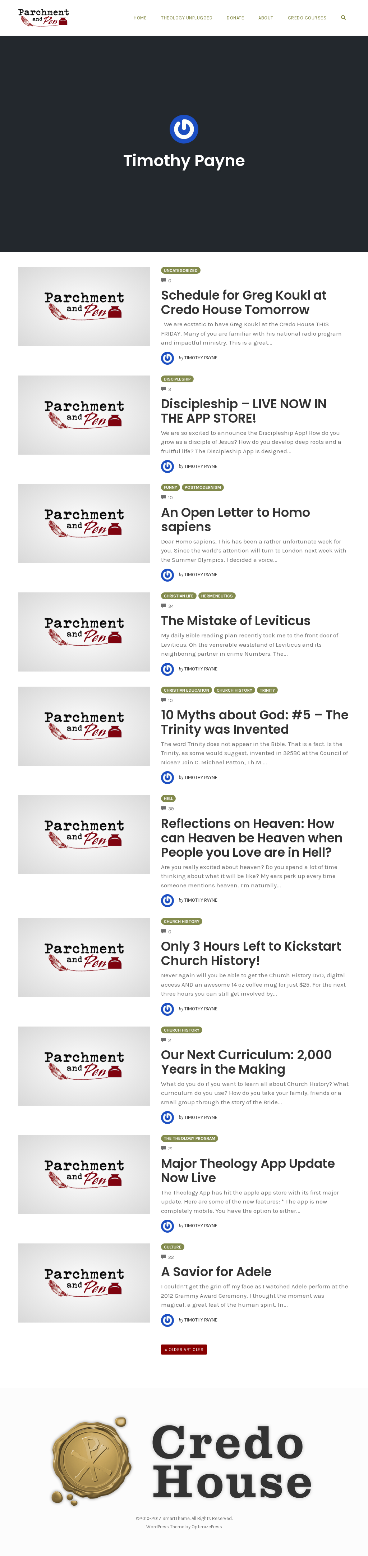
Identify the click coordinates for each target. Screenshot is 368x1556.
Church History (234, 690)
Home (140, 18)
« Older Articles (184, 1349)
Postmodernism (203, 487)
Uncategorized (181, 270)
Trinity (267, 690)
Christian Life (179, 596)
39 (171, 808)
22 (171, 1257)
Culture (172, 1247)
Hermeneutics (217, 596)
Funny (170, 487)
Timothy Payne (184, 160)
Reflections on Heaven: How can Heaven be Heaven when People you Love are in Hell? (252, 838)
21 (170, 1148)
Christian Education (186, 690)
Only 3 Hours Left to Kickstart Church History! (251, 953)
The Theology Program (189, 1138)
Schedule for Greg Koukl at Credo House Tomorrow (244, 302)
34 (171, 606)
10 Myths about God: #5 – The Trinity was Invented (255, 722)
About (265, 18)
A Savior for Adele (216, 1271)
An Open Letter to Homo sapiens (235, 520)
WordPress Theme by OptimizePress (184, 1526)
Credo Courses (307, 18)
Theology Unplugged (186, 18)
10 (170, 497)
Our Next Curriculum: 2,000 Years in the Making (246, 1062)
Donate (235, 18)
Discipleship (177, 379)
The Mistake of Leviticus (236, 620)
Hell (168, 798)
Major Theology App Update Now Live (248, 1171)
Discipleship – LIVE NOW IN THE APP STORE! (244, 411)
